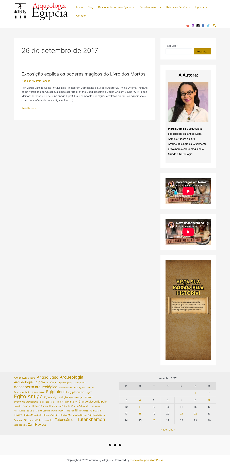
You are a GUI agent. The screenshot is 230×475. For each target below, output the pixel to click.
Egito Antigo (28, 396)
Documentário (22, 392)
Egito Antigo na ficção (56, 397)
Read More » (29, 108)
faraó (53, 402)
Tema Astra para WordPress (146, 460)
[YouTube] (187, 25)
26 (153, 420)
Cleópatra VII (80, 382)
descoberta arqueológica (35, 387)
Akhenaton (20, 377)
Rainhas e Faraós (176, 7)
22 (195, 413)
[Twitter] (208, 25)
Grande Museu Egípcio (92, 401)
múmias (61, 411)
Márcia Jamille (43, 410)
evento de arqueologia (26, 401)
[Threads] (198, 25)
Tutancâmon (65, 420)
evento (89, 397)
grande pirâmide (22, 406)
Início (79, 7)
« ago (163, 429)
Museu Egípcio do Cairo (24, 411)
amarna (31, 378)
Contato (81, 15)
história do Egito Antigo (79, 406)
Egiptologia (56, 392)
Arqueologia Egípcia (29, 382)
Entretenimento (149, 7)
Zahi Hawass (37, 424)
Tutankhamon (91, 419)
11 (140, 406)
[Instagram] (192, 25)
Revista (18, 415)
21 (181, 413)
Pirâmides (83, 411)
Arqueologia (71, 377)
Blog (90, 7)
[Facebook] (203, 25)
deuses (90, 387)
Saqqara (18, 420)
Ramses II (95, 410)
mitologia (96, 406)
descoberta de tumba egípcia (72, 387)
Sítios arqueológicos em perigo (38, 420)
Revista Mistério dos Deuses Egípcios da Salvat (82, 415)
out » (172, 429)
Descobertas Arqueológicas (114, 7)
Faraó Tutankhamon (67, 401)
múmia (54, 411)
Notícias (26, 80)
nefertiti (72, 410)
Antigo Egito (47, 377)
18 (140, 413)
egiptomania (76, 392)
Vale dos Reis (20, 425)
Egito (89, 392)
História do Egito (58, 406)
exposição (44, 402)
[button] (133, 7)
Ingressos (201, 7)
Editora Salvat (38, 392)
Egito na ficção (76, 397)
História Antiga (40, 406)
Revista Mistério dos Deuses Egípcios (41, 415)
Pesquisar (171, 45)
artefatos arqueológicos (59, 382)
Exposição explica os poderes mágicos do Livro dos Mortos (83, 74)
